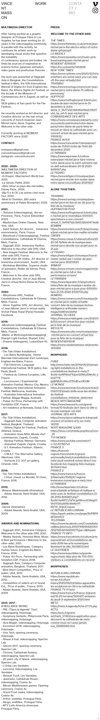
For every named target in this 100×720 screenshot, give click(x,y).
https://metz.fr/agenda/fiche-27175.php (74, 606)
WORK (40, 3)
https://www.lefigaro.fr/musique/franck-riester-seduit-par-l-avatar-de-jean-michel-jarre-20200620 (74, 259)
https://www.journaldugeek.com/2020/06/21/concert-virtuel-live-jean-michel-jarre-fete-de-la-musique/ (75, 322)
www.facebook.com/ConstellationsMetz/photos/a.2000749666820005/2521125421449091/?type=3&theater (74, 527)
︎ (95, 4)
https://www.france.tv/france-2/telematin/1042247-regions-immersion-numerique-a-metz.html (71, 477)
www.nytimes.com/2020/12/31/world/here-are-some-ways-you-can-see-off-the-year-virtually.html (75, 77)
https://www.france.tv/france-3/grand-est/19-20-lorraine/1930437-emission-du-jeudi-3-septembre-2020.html (73, 596)
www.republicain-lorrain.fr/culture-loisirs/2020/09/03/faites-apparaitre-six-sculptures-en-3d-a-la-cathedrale (73, 581)
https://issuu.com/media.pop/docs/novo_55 (74, 432)
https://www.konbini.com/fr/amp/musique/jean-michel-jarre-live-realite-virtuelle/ (75, 230)
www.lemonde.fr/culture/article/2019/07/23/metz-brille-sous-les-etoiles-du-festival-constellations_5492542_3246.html (75, 392)
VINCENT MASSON (6, 10)
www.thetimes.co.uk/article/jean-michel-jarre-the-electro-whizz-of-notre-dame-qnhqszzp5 (74, 47)
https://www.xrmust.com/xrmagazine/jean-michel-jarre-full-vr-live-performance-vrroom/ (74, 272)
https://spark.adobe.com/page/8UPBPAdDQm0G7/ (74, 515)
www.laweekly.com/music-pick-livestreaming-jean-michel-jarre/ (74, 58)
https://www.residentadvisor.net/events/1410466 (74, 346)
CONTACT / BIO (75, 8)
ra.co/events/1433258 (72, 67)
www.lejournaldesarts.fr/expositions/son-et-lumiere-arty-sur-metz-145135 (74, 421)
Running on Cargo (98, 714)
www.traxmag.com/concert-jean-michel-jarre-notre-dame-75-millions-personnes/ (74, 90)
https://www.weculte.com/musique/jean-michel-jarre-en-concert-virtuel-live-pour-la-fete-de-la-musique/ (74, 335)
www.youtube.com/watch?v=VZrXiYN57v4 (71, 442)
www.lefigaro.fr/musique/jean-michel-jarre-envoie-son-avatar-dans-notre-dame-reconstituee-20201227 (73, 179)
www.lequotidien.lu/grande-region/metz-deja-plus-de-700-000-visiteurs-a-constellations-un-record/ (73, 556)
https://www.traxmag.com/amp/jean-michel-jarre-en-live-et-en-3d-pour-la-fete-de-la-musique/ (73, 202)
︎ (95, 11)
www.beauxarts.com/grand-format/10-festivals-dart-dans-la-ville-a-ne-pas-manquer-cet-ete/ (74, 408)
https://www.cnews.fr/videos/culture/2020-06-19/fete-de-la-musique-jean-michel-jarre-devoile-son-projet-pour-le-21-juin (74, 243)
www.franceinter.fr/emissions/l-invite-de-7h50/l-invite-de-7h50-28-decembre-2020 (73, 146)
